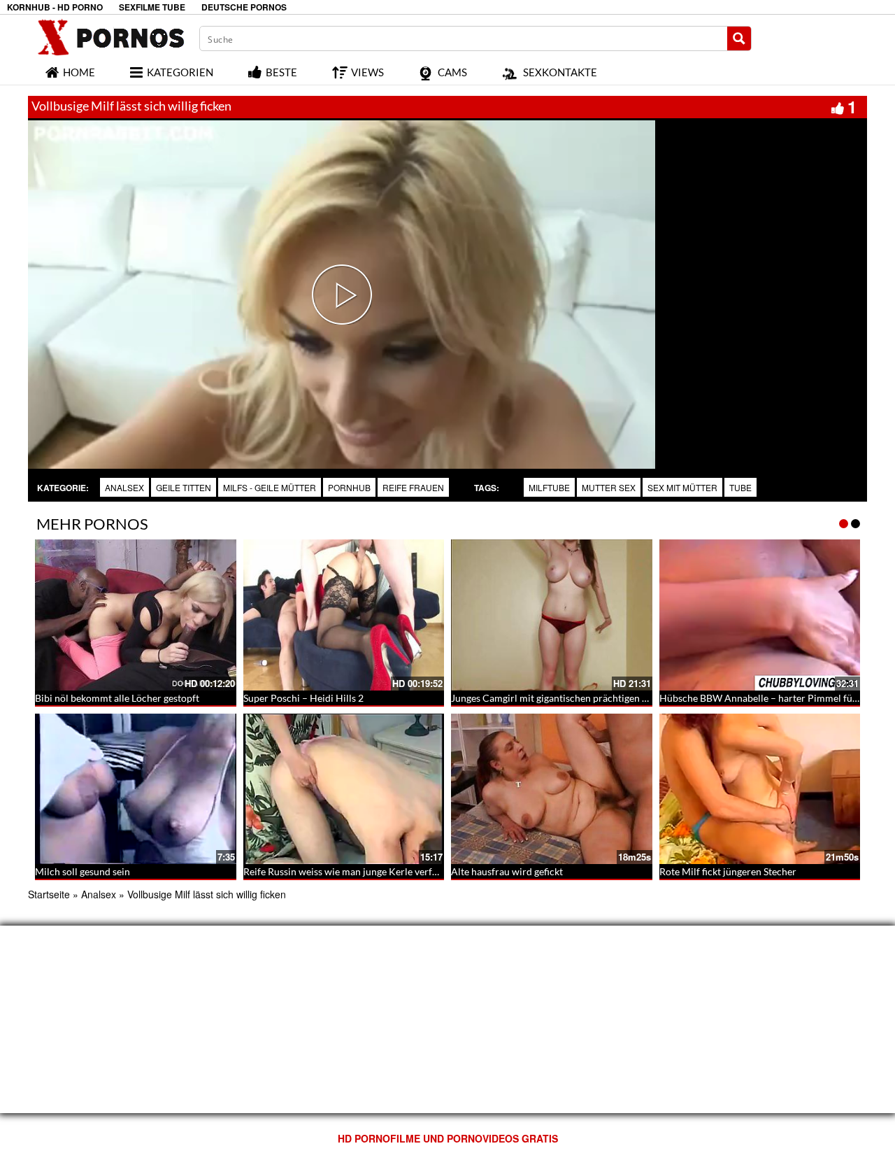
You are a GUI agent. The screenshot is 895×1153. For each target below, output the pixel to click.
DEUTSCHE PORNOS (244, 7)
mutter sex (609, 487)
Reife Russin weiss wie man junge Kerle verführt (347, 871)
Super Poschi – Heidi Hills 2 (303, 698)
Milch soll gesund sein (82, 871)
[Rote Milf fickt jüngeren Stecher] (760, 789)
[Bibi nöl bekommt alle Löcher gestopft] (135, 615)
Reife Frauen (413, 487)
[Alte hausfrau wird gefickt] (551, 789)
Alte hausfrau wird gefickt (507, 871)
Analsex (124, 487)
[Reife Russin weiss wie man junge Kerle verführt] (344, 789)
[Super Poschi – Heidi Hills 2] (344, 615)
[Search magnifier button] (739, 38)
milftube (549, 487)
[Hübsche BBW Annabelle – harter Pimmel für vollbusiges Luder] (760, 615)
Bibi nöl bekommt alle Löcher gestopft (117, 698)
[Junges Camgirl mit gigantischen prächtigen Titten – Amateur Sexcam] (551, 615)
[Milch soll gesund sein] (135, 789)
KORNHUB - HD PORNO (55, 7)
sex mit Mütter (682, 487)
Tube (740, 487)
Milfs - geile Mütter (269, 487)
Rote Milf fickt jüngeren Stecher (727, 871)
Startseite (49, 894)
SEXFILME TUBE (152, 7)
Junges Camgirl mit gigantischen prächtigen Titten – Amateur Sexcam (601, 698)
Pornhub (349, 487)
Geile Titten (183, 487)
